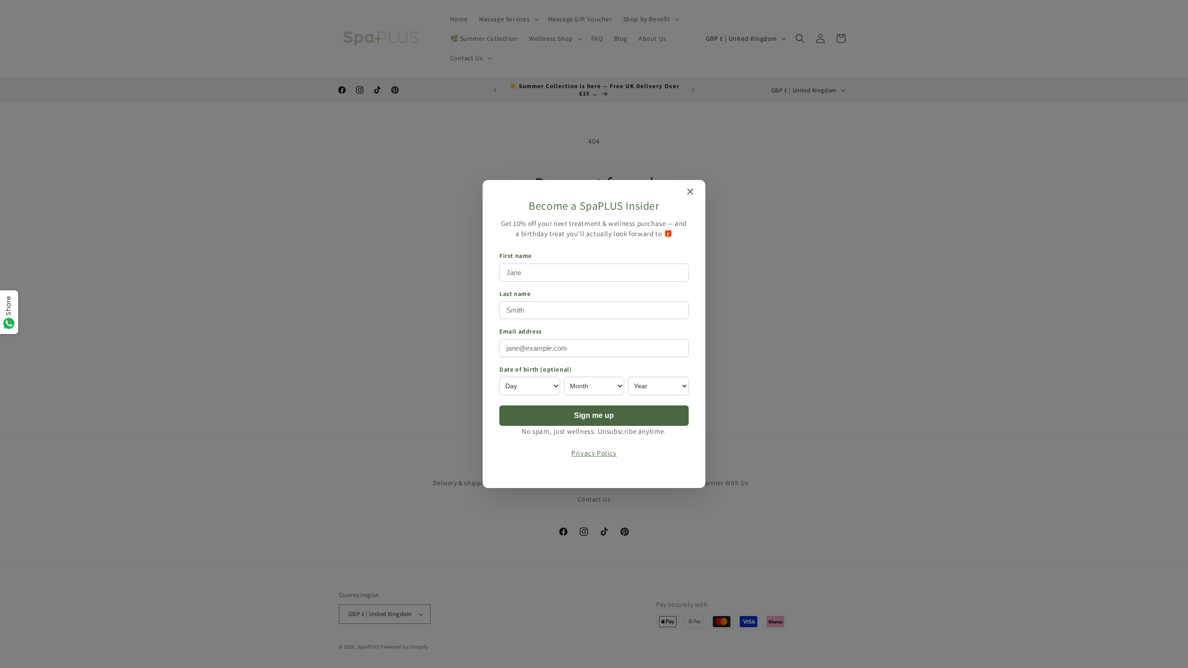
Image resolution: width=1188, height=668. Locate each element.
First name (515, 255)
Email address (520, 331)
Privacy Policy (593, 452)
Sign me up (594, 415)
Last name (514, 293)
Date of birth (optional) (535, 369)
